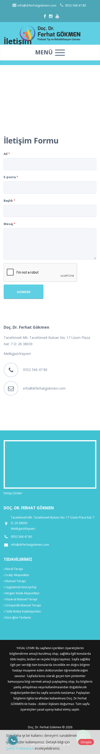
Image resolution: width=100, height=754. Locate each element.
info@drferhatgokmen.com (36, 5)
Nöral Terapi (14, 569)
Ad (7, 154)
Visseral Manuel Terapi (21, 599)
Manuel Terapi (15, 581)
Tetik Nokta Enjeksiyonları (23, 611)
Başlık (9, 201)
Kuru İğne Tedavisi (18, 617)
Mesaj (10, 224)
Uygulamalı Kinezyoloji (20, 587)
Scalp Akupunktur (17, 575)
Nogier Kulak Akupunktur (22, 593)
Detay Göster (13, 493)
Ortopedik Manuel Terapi (23, 605)
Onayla (86, 742)
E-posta (11, 177)
